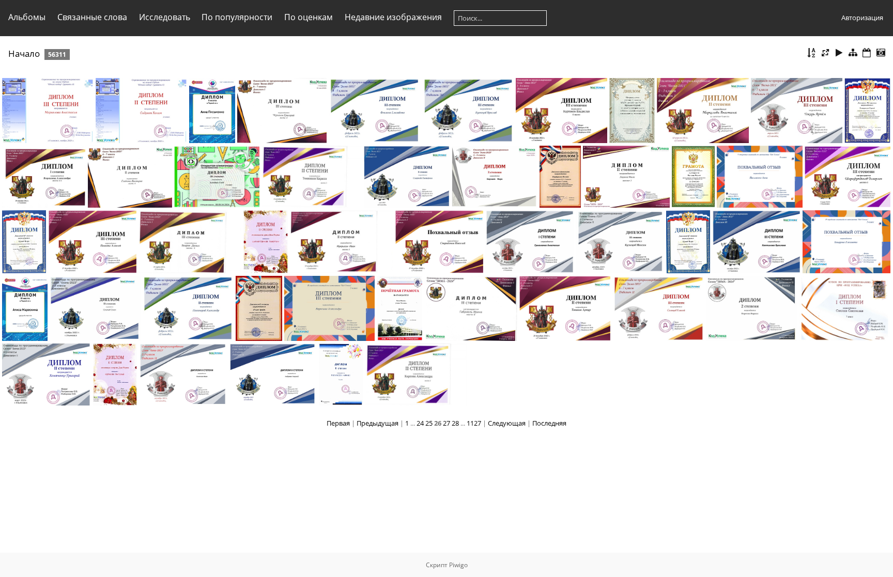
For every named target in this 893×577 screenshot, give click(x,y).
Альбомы (26, 17)
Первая (338, 423)
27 (446, 423)
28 (455, 423)
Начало (24, 53)
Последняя (549, 423)
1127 (474, 423)
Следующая (507, 423)
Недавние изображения (393, 17)
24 (420, 423)
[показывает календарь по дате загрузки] (866, 52)
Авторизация (862, 17)
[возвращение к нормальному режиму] (853, 52)
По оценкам (308, 17)
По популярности (237, 17)
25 (429, 423)
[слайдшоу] (839, 52)
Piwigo (458, 564)
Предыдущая (377, 423)
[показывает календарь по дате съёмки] (880, 52)
